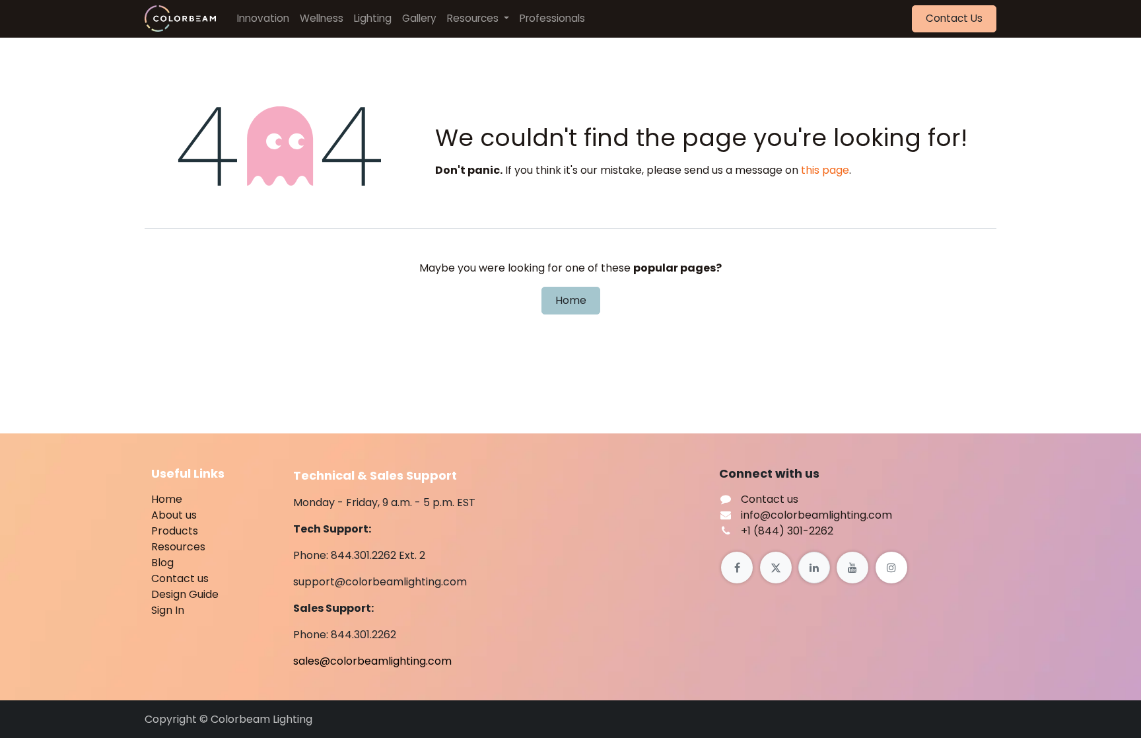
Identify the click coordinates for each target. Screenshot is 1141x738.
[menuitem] (263, 19)
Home (570, 300)
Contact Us (954, 18)
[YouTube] (852, 567)
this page (825, 170)
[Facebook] (737, 567)
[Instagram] (891, 567)
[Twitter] (776, 567)
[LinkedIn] (814, 567)
